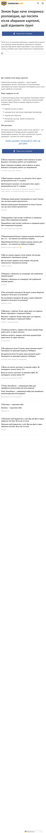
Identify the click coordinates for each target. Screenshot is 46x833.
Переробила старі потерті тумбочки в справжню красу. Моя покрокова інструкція (23, 224)
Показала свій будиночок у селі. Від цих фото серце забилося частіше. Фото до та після (21, 425)
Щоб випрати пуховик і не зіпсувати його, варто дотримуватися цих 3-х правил (20, 185)
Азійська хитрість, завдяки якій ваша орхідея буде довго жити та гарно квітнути (21, 336)
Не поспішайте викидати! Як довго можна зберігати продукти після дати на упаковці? (21, 299)
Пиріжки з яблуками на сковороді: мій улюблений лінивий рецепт (21, 280)
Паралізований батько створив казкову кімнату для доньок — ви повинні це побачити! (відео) (21, 243)
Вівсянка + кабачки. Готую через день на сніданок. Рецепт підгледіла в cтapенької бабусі (21, 317)
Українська (30, 831)
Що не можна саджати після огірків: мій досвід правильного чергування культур (19, 261)
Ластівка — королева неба (11, 408)
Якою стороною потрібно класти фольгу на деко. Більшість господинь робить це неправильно (20, 166)
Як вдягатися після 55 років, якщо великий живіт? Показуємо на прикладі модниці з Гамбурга (21, 355)
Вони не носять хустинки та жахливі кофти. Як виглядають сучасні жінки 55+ (19, 373)
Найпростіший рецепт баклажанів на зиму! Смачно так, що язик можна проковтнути (21, 205)
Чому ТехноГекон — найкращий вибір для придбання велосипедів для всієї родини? (22, 392)
